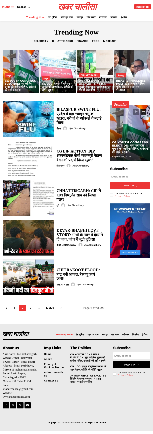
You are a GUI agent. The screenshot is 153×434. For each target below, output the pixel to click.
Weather (63, 284)
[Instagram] (13, 405)
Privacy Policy (122, 196)
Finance (82, 41)
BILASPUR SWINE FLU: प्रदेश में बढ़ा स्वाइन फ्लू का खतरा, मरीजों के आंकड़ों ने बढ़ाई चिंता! (79, 116)
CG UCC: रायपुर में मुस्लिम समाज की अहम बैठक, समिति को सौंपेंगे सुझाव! (88, 368)
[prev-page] (6, 308)
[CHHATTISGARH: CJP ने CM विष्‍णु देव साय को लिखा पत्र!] (28, 198)
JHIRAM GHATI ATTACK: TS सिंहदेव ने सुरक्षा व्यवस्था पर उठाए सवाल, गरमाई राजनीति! (88, 378)
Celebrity (41, 41)
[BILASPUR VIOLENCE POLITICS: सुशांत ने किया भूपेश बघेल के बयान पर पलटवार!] (132, 71)
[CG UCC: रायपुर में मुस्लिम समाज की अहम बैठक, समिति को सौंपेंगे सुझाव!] (58, 71)
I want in (128, 185)
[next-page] (61, 308)
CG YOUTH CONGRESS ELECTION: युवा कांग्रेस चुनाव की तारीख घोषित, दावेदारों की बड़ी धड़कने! (130, 147)
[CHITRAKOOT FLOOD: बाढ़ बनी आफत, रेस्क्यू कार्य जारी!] (28, 277)
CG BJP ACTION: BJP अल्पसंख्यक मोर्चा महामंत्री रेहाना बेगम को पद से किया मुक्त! (79, 155)
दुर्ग (58, 205)
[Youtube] (28, 405)
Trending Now (66, 245)
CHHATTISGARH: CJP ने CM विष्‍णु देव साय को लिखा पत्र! (79, 195)
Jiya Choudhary (77, 128)
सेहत (59, 128)
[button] (24, 7)
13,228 (50, 307)
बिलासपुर (121, 75)
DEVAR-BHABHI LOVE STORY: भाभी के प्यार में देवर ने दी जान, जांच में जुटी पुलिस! (80, 235)
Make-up (109, 41)
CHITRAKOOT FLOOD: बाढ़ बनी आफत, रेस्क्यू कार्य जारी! (78, 274)
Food (95, 41)
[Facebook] (6, 405)
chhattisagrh (62, 41)
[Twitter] (20, 405)
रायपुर (8, 75)
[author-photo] (65, 128)
